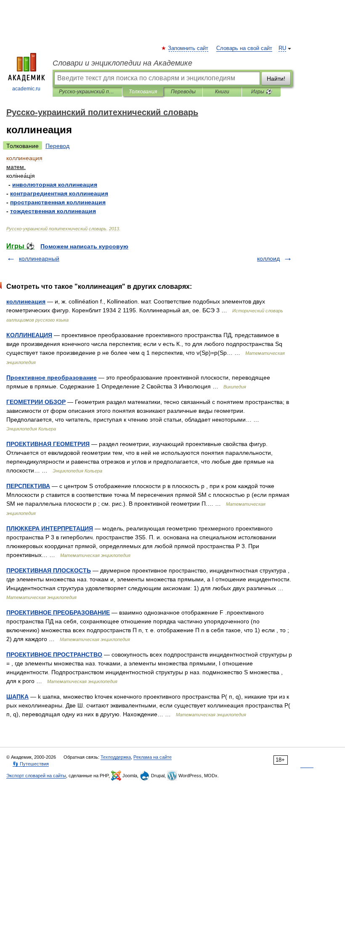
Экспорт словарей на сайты (36, 775)
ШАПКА (17, 696)
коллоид (268, 258)
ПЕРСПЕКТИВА (28, 486)
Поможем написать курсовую (84, 246)
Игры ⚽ (261, 92)
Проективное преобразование (51, 377)
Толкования (143, 92)
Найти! (276, 78)
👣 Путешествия (31, 763)
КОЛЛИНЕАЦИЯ (29, 335)
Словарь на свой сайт (244, 48)
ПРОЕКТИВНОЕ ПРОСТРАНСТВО (54, 654)
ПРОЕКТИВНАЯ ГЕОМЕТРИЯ (48, 444)
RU (282, 48)
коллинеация (25, 301)
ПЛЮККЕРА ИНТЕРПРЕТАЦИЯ (49, 528)
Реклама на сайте (152, 757)
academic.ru (26, 89)
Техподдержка (116, 757)
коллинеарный (39, 258)
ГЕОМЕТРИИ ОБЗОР (36, 402)
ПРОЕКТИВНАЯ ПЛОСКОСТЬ (48, 570)
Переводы (183, 92)
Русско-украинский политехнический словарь (87, 92)
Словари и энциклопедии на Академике (122, 63)
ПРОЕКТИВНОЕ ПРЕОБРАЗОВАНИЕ (58, 612)
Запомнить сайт (188, 48)
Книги (222, 92)
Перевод (57, 146)
